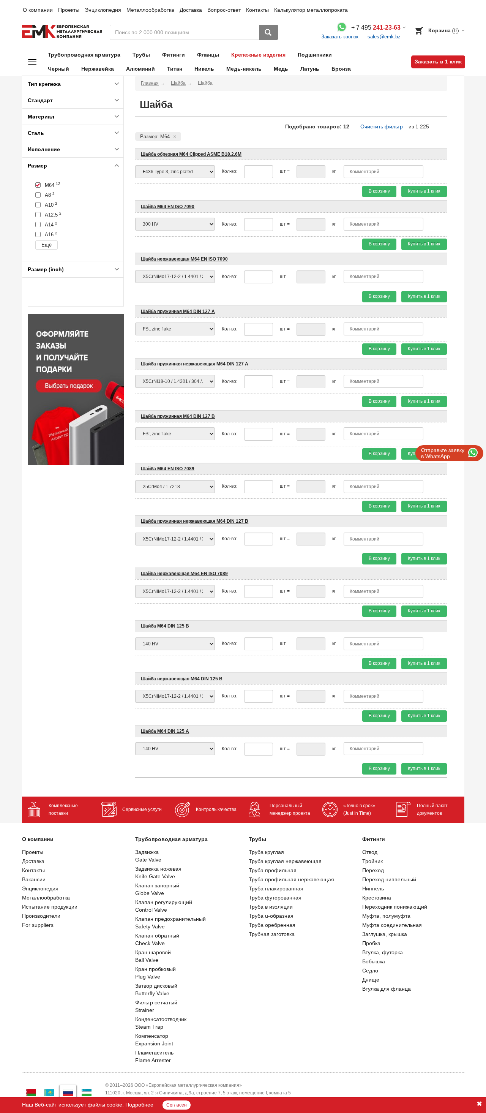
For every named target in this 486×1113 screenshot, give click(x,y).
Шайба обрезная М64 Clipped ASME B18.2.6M (191, 154)
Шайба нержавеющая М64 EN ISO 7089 (184, 573)
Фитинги (173, 55)
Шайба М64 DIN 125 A (165, 731)
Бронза (341, 69)
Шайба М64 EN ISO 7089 (167, 468)
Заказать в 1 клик (438, 61)
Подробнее (139, 1105)
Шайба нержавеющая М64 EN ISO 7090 (184, 259)
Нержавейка (97, 69)
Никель (204, 69)
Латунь (309, 69)
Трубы (141, 55)
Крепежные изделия (258, 55)
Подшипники (315, 55)
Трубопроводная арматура (84, 55)
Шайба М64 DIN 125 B (165, 626)
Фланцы (208, 55)
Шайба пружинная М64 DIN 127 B (178, 416)
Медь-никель (244, 69)
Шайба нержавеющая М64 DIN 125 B (181, 678)
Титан (174, 69)
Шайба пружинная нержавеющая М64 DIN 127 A (194, 364)
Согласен (176, 1105)
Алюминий (140, 69)
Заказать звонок (339, 37)
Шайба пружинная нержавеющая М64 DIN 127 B (194, 521)
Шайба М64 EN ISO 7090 (167, 206)
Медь (281, 69)
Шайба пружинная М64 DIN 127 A (178, 311)
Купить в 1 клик (424, 191)
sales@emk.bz (384, 37)
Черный (58, 69)
